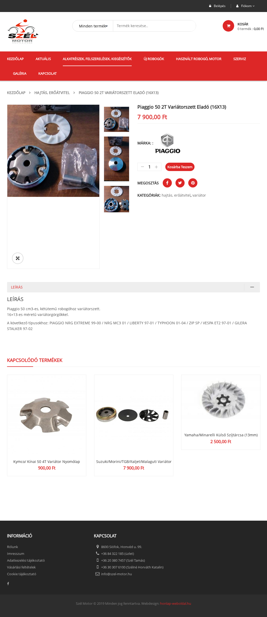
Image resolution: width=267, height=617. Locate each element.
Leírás (17, 287)
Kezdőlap (16, 92)
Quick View (47, 404)
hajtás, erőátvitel (52, 92)
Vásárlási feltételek (21, 567)
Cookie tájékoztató (21, 574)
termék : (251, 28)
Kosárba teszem (179, 166)
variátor (199, 195)
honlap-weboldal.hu (175, 603)
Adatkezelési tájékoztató (26, 560)
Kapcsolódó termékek (34, 360)
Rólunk (12, 546)
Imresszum (15, 553)
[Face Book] (46, 583)
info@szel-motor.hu (116, 574)
